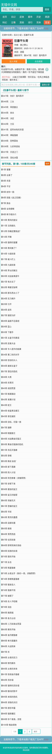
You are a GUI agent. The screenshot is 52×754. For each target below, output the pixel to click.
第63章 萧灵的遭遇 (9, 517)
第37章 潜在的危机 (9, 371)
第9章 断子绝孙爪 (8, 214)
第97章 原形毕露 (8, 707)
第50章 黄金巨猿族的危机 (12, 444)
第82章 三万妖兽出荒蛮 (11, 623)
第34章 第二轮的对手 (10, 354)
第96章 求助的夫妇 (9, 702)
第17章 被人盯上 (8, 259)
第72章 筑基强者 (8, 567)
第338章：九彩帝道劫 (10, 146)
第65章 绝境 (6, 528)
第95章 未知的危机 (9, 696)
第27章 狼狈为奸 (8, 315)
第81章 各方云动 (8, 618)
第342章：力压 (7, 123)
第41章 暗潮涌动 (8, 393)
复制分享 (46, 84)
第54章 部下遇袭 (8, 466)
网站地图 (26, 750)
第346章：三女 (7, 101)
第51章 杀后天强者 (9, 449)
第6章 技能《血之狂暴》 (11, 197)
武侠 (22, 16)
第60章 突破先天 (8, 500)
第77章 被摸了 (7, 595)
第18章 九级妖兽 (8, 264)
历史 (38, 16)
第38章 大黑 (6, 377)
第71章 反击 (6, 562)
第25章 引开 (6, 304)
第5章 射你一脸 (7, 191)
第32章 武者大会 (8, 343)
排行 (30, 22)
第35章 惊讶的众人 (9, 360)
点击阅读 (38, 61)
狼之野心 (24, 44)
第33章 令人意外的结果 (11, 348)
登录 (47, 22)
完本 (38, 22)
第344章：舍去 (7, 112)
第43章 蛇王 (6, 405)
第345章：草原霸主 (9, 107)
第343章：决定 (7, 118)
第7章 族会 (5, 203)
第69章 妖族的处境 (9, 550)
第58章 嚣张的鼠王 (9, 489)
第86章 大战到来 (8, 646)
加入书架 (13, 61)
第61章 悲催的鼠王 (9, 506)
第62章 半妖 (6, 511)
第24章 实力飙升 (8, 298)
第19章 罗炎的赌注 (9, 270)
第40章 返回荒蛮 (8, 388)
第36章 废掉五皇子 (9, 365)
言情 (13, 22)
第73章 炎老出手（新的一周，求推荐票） (19, 573)
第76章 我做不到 (8, 590)
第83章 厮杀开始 (8, 629)
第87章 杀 (5, 651)
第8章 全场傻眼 (7, 208)
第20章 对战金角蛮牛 (10, 276)
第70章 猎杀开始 (8, 556)
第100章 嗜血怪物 (9, 724)
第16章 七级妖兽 (8, 253)
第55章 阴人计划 (8, 472)
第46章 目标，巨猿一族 (11, 421)
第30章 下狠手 (7, 332)
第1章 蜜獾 (5, 169)
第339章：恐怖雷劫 (9, 140)
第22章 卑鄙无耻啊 (9, 287)
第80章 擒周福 (7, 612)
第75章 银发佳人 (8, 584)
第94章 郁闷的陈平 (9, 691)
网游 (47, 16)
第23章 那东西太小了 (10, 292)
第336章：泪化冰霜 (9, 157)
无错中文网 (9, 4)
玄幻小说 (18, 34)
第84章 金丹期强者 (9, 635)
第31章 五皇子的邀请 (10, 337)
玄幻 (13, 16)
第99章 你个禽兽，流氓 (11, 719)
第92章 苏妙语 (7, 679)
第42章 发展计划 (8, 399)
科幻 (4, 22)
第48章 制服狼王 (8, 433)
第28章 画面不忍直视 (10, 320)
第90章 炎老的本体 (9, 668)
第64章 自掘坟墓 (8, 522)
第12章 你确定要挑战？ (11, 231)
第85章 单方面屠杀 (9, 640)
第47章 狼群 (6, 427)
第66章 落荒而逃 (8, 534)
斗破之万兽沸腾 (19, 76)
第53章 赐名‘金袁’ (8, 461)
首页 (4, 16)
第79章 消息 (6, 606)
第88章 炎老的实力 (9, 657)
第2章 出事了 (6, 175)
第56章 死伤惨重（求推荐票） (14, 477)
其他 (22, 22)
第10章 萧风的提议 (9, 219)
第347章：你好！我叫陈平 (35, 55)
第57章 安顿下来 (8, 483)
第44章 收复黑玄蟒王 (10, 410)
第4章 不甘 (5, 186)
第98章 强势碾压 (8, 713)
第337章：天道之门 (9, 151)
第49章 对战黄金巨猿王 (11, 438)
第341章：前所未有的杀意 (12, 129)
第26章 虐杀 (6, 309)
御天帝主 (13, 79)
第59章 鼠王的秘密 (9, 494)
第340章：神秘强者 (9, 135)
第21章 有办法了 (8, 281)
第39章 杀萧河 (7, 382)
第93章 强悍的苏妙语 (10, 685)
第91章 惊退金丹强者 (10, 674)
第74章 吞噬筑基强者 (10, 578)
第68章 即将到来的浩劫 (11, 545)
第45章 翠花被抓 (8, 416)
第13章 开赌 (6, 236)
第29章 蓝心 (6, 326)
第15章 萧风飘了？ (9, 248)
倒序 (47, 163)
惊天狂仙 (32, 76)
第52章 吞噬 (6, 455)
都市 (30, 16)
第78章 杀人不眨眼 (9, 601)
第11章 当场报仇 (8, 225)
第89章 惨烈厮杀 (8, 663)
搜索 (47, 9)
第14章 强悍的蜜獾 (9, 242)
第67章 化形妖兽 (8, 539)
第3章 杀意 (5, 180)
